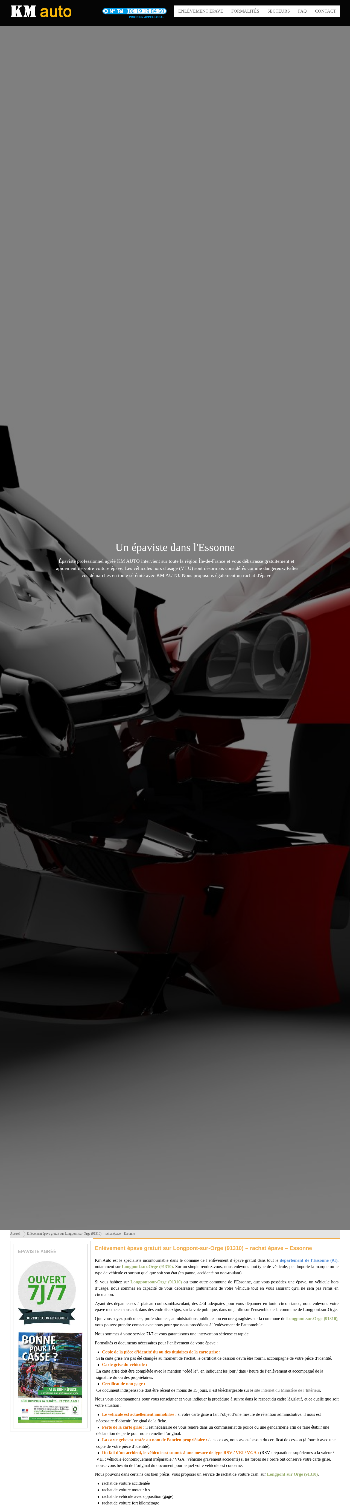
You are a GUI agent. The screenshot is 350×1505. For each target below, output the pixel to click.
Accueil (15, 1234)
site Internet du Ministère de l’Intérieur (287, 1390)
